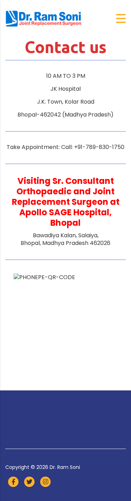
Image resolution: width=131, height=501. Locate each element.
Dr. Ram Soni (65, 467)
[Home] (43, 18)
